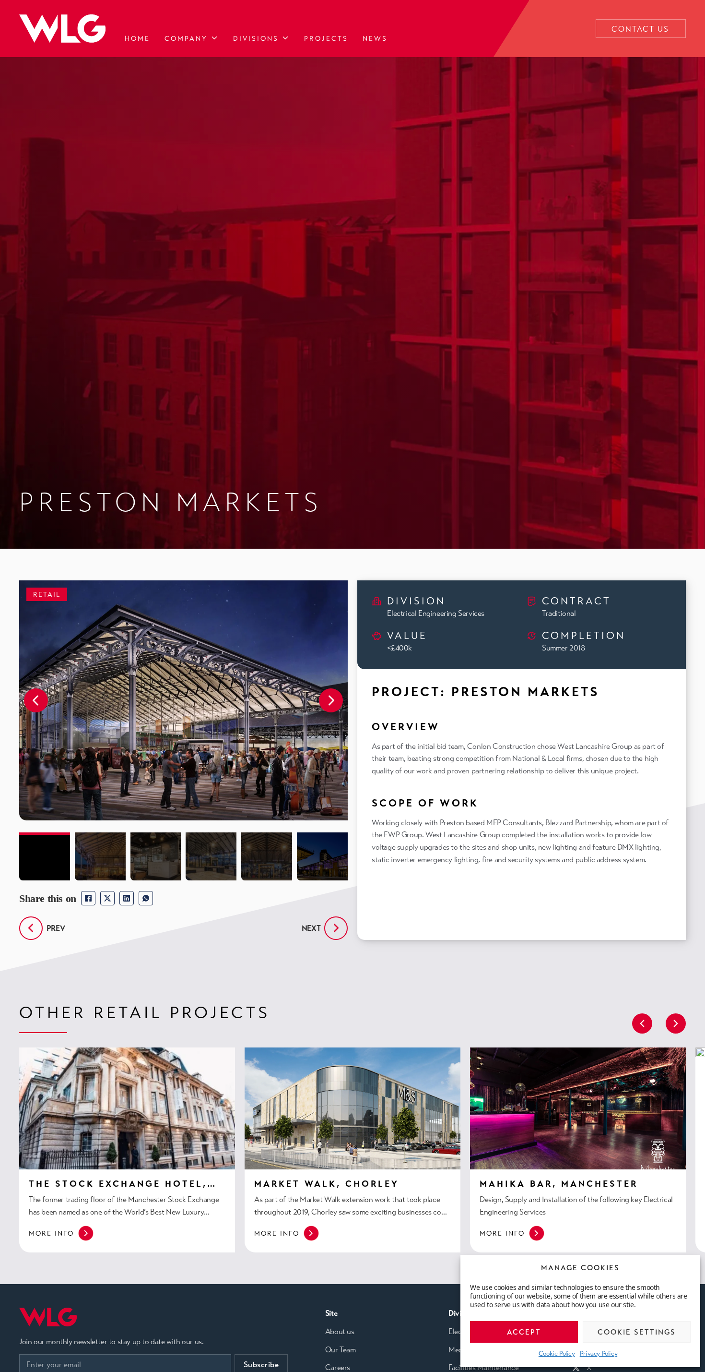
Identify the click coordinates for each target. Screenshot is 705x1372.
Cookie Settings (637, 1332)
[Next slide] (676, 1023)
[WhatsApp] (146, 898)
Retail (46, 594)
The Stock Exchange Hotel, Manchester (118, 1189)
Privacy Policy (598, 1353)
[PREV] (31, 928)
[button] (36, 700)
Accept (524, 1332)
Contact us (640, 29)
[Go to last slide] (642, 1023)
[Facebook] (88, 898)
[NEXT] (336, 928)
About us (339, 1331)
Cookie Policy (557, 1353)
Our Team (340, 1350)
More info (51, 1233)
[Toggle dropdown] (214, 38)
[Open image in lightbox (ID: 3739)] (183, 700)
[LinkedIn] (126, 898)
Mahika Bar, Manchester (559, 1184)
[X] (107, 898)
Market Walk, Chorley (326, 1184)
